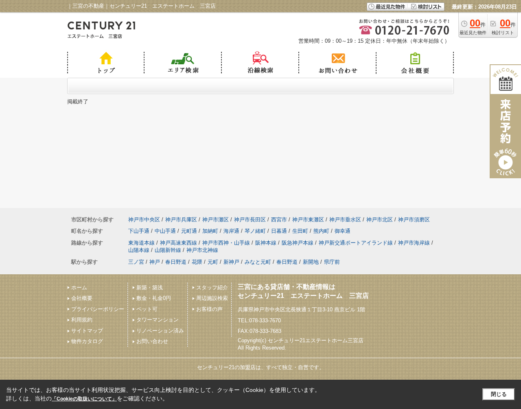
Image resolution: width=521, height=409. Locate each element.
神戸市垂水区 (345, 220)
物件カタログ (87, 341)
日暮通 (279, 231)
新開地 (311, 262)
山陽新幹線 (168, 250)
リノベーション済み (160, 331)
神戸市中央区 (144, 220)
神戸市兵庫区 (181, 220)
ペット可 (147, 309)
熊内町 (321, 231)
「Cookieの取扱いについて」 (84, 399)
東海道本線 (141, 243)
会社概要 (81, 298)
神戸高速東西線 (178, 243)
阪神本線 (265, 243)
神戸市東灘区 (308, 220)
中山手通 (165, 231)
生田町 (300, 231)
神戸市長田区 (250, 220)
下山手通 (138, 231)
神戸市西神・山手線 (226, 243)
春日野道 (175, 262)
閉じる (499, 394)
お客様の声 (209, 309)
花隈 (197, 262)
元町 (213, 262)
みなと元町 (258, 262)
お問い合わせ (152, 341)
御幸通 (342, 231)
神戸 (154, 262)
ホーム (79, 287)
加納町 (210, 231)
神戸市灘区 (215, 220)
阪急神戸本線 (297, 243)
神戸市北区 (379, 220)
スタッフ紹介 (212, 287)
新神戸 (231, 262)
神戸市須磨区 (414, 220)
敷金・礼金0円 (153, 298)
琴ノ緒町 (255, 231)
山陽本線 (138, 250)
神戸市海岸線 (414, 243)
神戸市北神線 (202, 250)
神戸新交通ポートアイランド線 (356, 243)
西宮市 (279, 220)
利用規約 (81, 320)
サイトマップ (87, 331)
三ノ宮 (136, 262)
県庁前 (332, 262)
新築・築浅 (149, 287)
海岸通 (231, 231)
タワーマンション (157, 320)
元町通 (189, 231)
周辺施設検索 (212, 298)
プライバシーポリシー (97, 309)
